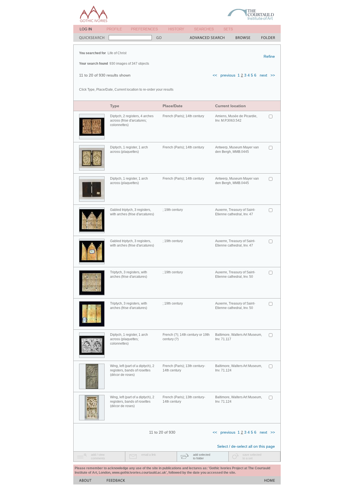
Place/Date (173, 106)
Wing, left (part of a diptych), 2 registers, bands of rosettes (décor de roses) (132, 370)
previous (227, 75)
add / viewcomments (98, 456)
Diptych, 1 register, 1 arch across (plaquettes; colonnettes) (129, 339)
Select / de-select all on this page (246, 446)
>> (272, 75)
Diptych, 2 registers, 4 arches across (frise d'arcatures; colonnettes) (131, 120)
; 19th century (173, 210)
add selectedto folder (201, 456)
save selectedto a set (252, 456)
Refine (269, 56)
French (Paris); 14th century (183, 116)
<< (215, 75)
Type (114, 106)
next (263, 75)
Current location (230, 106)
